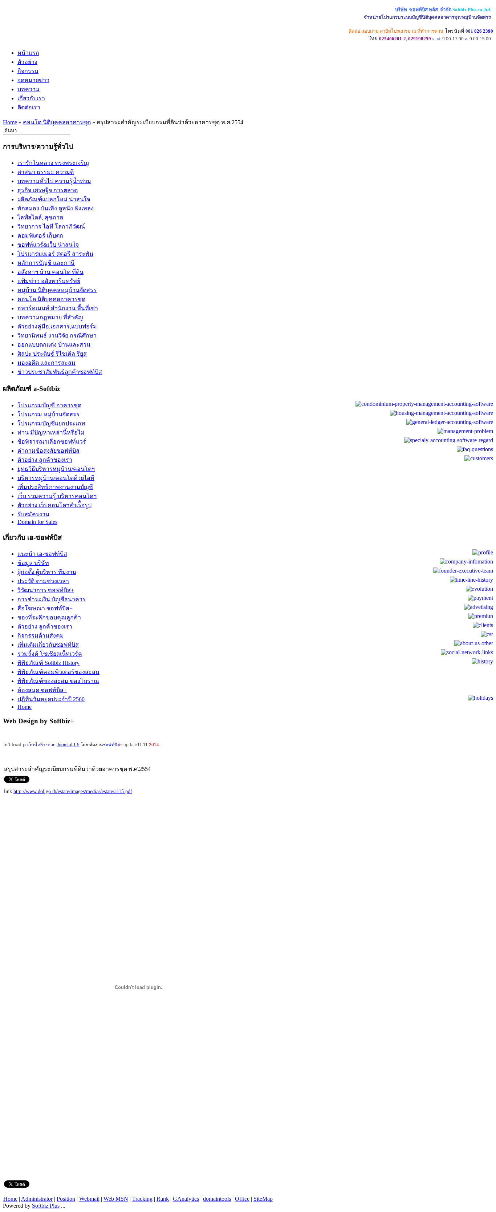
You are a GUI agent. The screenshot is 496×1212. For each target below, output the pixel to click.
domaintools (217, 1199)
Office (242, 1199)
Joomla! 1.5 (68, 744)
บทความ (28, 89)
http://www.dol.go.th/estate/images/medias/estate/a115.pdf (72, 791)
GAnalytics (186, 1199)
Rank (162, 1199)
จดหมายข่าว (33, 80)
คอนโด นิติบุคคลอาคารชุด (57, 122)
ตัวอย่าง (27, 62)
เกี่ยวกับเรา (31, 98)
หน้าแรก (28, 53)
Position (66, 1199)
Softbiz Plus (46, 1206)
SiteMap (263, 1199)
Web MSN (115, 1199)
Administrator (37, 1199)
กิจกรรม (27, 71)
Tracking (142, 1199)
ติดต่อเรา (28, 107)
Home (10, 122)
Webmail (89, 1199)
